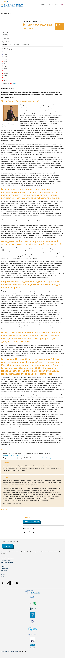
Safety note (4, 568)
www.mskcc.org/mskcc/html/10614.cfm (14, 455)
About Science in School (7, 558)
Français (5, 59)
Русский (5, 73)
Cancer (9, 44)
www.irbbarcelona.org (45, 458)
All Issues (16, 10)
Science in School (27, 22)
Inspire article (58, 24)
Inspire (22, 10)
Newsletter (50, 4)
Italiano (5, 68)
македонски (6, 71)
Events (39, 10)
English (5, 57)
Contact (43, 4)
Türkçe (5, 80)
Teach (34, 10)
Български (6, 52)
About (44, 10)
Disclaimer (4, 570)
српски (5, 75)
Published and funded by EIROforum (9, 651)
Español (5, 78)
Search (56, 4)
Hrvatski (5, 54)
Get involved (50, 10)
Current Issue (9, 10)
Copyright (3, 566)
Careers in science (25, 44)
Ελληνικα (5, 64)
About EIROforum (6, 560)
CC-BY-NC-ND (5, 513)
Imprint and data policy (7, 562)
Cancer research (16, 44)
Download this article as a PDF (31, 521)
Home (3, 10)
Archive (3, 575)
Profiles (8, 42)
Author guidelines (6, 13)
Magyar (5, 66)
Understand (28, 10)
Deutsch (5, 61)
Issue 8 (40, 22)
